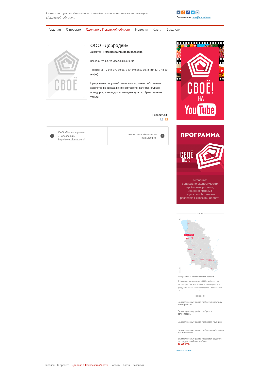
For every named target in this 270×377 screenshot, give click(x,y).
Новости (141, 29)
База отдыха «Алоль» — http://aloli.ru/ (142, 135)
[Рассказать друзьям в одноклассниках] (166, 119)
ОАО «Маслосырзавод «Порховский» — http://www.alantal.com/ (71, 135)
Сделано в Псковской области (108, 29)
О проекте (73, 29)
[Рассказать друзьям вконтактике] (162, 119)
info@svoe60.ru (202, 17)
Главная (55, 29)
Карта (157, 29)
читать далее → (185, 350)
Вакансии (173, 29)
